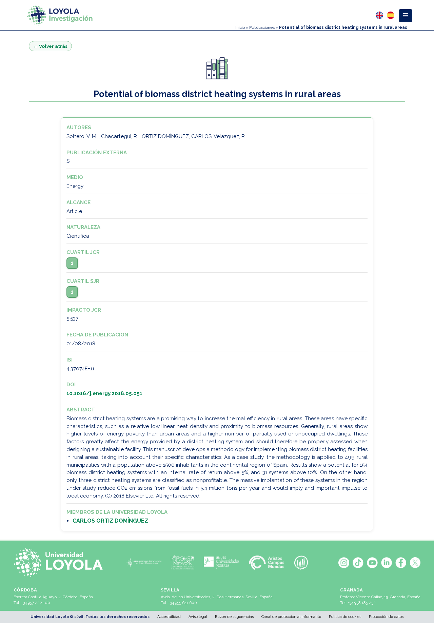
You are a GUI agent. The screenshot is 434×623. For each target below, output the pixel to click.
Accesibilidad (169, 617)
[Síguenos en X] (415, 562)
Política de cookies (345, 617)
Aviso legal (198, 617)
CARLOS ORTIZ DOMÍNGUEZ (110, 521)
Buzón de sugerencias (234, 617)
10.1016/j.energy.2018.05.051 (104, 393)
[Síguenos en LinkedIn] (386, 562)
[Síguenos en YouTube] (372, 562)
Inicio (240, 27)
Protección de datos (386, 617)
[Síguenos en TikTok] (358, 562)
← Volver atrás (50, 46)
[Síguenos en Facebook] (400, 562)
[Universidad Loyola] (61, 562)
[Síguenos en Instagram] (343, 562)
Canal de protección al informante (291, 617)
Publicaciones (262, 27)
